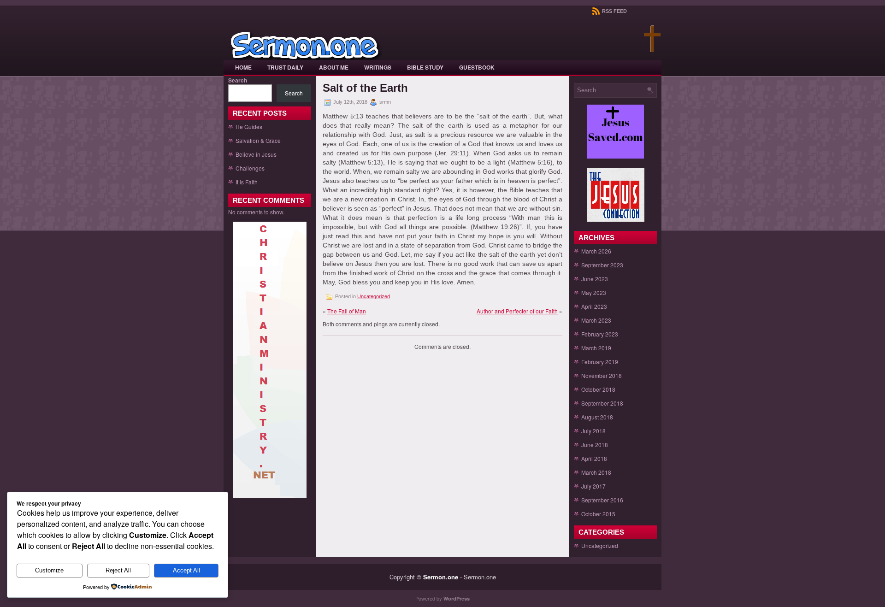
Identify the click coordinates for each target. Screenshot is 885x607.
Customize (49, 570)
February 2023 (599, 334)
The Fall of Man (346, 311)
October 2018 (598, 389)
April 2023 (594, 306)
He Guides (249, 126)
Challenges (250, 168)
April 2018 (594, 458)
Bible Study (425, 67)
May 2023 (593, 292)
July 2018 (593, 431)
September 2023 (602, 265)
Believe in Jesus (256, 154)
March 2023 (596, 320)
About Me (333, 67)
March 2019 (596, 348)
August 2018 (597, 417)
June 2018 (594, 444)
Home (243, 67)
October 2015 (598, 514)
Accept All (186, 570)
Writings (377, 67)
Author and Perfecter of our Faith (517, 311)
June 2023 (594, 279)
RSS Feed (614, 11)
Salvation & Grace (258, 140)
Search (237, 80)
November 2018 (601, 375)
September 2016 (602, 500)
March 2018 (596, 472)
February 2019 (599, 361)
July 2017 (593, 486)
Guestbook (477, 67)
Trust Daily (285, 67)
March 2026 (596, 251)
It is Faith (247, 182)
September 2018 (602, 403)
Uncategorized (373, 296)
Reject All (118, 570)
